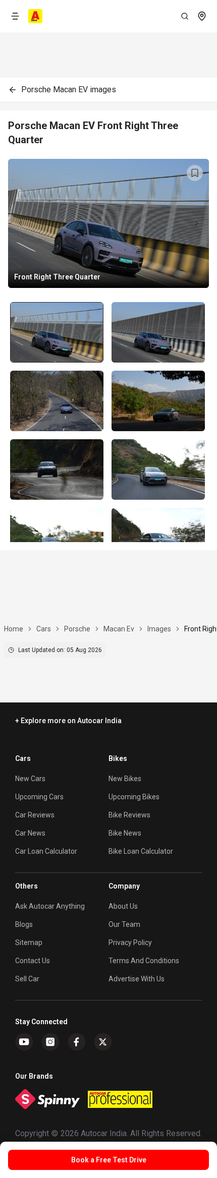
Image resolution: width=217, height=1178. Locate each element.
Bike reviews (129, 815)
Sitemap (28, 942)
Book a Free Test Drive (108, 1160)
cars (43, 629)
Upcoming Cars (39, 797)
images (159, 629)
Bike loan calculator (140, 851)
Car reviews (35, 815)
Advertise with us (136, 979)
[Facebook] (77, 1042)
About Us (123, 906)
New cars (30, 779)
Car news (30, 833)
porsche (77, 629)
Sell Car (27, 979)
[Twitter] (103, 1042)
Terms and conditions (143, 961)
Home (13, 629)
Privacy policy (130, 942)
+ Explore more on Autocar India (68, 721)
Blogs (24, 924)
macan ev (118, 629)
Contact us (32, 961)
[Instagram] (50, 1042)
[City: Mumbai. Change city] (202, 16)
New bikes (124, 779)
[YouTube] (24, 1042)
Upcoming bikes (133, 797)
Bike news (124, 833)
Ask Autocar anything (50, 906)
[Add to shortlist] (195, 173)
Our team (124, 924)
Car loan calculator (46, 851)
